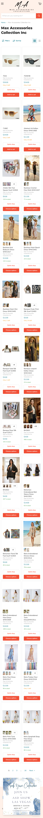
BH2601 (27, 430)
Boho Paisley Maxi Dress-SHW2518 (30, 678)
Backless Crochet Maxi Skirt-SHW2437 (32, 189)
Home (3, 22)
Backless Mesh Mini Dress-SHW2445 (10, 310)
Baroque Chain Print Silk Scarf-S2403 (31, 310)
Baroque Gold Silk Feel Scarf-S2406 (9, 370)
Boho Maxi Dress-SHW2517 (9, 678)
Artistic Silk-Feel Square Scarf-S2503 (10, 189)
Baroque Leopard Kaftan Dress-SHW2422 (30, 371)
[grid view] (34, 40)
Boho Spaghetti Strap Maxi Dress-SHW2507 (32, 738)
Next (31, 770)
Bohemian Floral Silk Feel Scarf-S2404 (10, 555)
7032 (5, 76)
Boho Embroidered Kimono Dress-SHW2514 (31, 556)
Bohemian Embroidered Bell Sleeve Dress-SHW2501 (30, 493)
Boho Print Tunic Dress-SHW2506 (9, 737)
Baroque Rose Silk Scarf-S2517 (9, 431)
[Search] (39, 15)
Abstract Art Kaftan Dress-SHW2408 (31, 129)
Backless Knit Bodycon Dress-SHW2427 (9, 249)
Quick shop (11, 90)
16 (25, 770)
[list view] (39, 40)
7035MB (27, 76)
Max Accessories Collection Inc (8, 79)
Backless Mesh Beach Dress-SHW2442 (32, 248)
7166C (5, 128)
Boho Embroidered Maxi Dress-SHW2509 (10, 617)
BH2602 (6, 490)
